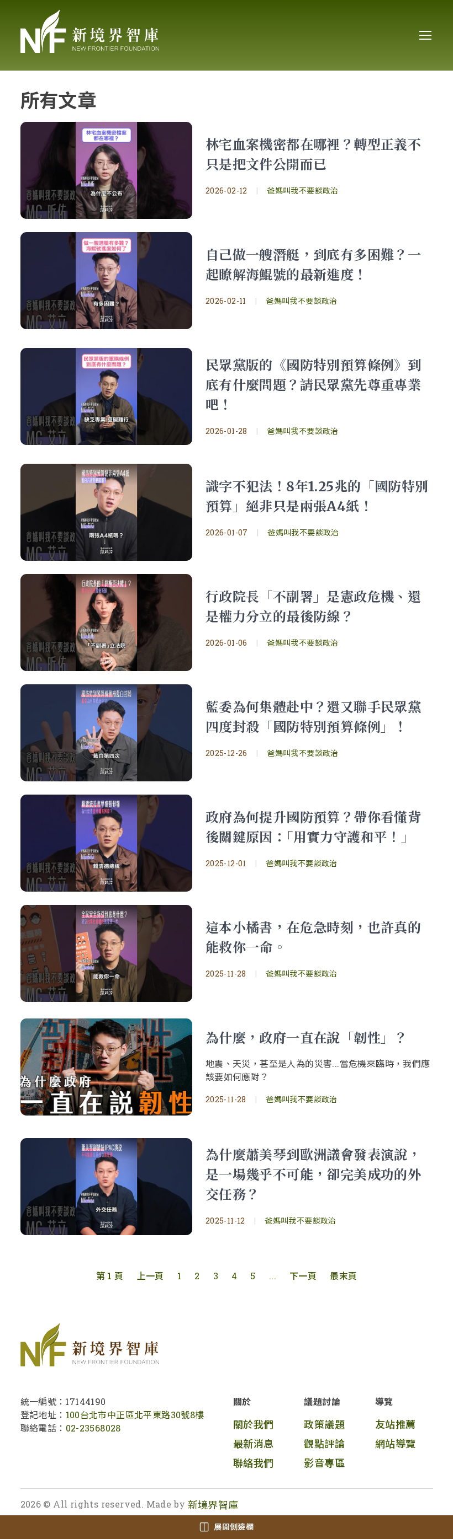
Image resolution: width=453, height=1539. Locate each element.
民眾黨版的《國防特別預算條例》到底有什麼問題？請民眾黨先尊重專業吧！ (313, 385)
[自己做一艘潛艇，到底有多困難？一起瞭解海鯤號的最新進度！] (106, 280)
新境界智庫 (213, 1504)
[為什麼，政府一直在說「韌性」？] (106, 1067)
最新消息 (253, 1443)
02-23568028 (93, 1428)
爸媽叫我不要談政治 (303, 190)
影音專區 (324, 1463)
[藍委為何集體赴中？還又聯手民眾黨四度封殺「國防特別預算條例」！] (106, 732)
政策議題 (324, 1424)
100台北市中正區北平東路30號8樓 (135, 1414)
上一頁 (150, 1275)
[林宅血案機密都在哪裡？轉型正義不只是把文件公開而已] (106, 170)
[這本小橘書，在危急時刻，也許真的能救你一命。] (106, 953)
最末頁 (343, 1275)
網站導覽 (395, 1443)
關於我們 (253, 1424)
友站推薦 (395, 1424)
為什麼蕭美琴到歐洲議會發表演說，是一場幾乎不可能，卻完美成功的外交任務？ (313, 1174)
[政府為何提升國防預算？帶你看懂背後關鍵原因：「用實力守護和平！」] (106, 843)
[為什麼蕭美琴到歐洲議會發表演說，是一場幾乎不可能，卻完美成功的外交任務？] (106, 1186)
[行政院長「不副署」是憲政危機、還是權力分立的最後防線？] (106, 622)
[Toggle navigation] (425, 35)
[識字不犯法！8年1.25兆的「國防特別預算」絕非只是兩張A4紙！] (106, 512)
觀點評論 (324, 1443)
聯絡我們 (253, 1463)
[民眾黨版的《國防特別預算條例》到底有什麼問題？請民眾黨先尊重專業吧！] (106, 396)
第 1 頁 (110, 1275)
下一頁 (303, 1275)
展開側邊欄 (234, 1526)
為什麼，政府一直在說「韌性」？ (307, 1038)
